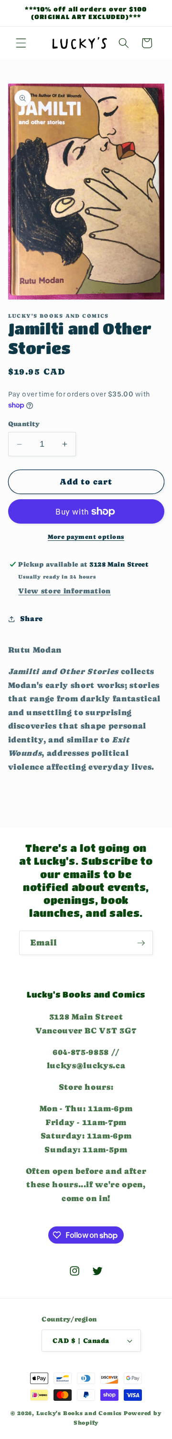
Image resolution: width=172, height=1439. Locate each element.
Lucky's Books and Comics (79, 1413)
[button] (21, 43)
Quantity (24, 424)
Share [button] (31, 618)
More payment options (86, 536)
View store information (64, 591)
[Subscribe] (140, 943)
